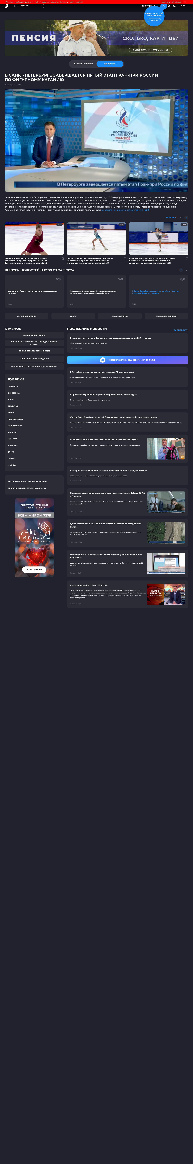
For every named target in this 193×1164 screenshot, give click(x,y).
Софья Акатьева (120, 316)
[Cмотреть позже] (61, 259)
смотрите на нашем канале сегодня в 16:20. (125, 210)
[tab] (83, 64)
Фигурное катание (26, 316)
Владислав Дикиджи (166, 316)
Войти (182, 6)
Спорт (73, 316)
